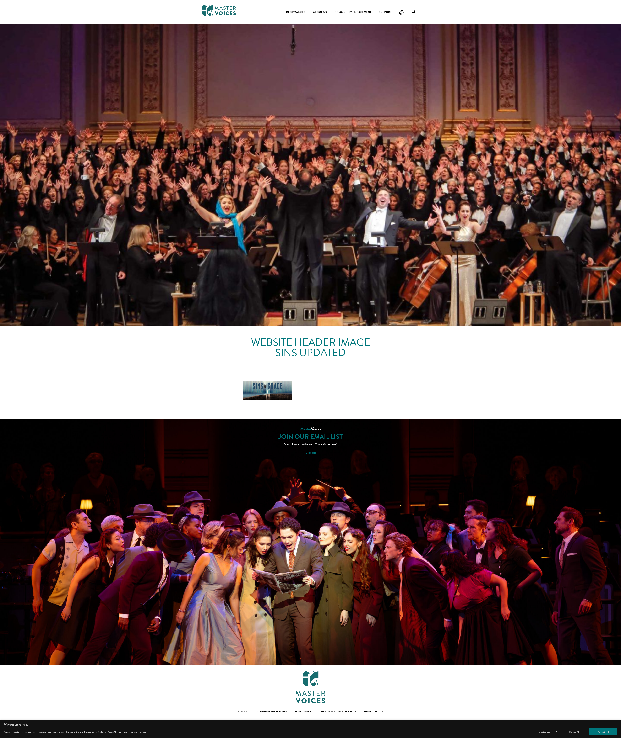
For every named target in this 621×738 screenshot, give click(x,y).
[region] (310, 729)
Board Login (303, 711)
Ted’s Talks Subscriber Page (337, 711)
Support (385, 12)
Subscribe (310, 453)
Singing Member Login (272, 711)
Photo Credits (373, 711)
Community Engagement (352, 12)
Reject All (574, 731)
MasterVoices (219, 10)
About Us (320, 12)
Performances (294, 12)
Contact (243, 711)
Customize (544, 731)
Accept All (603, 731)
